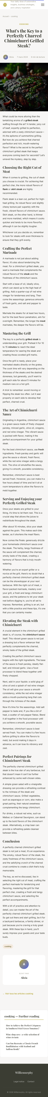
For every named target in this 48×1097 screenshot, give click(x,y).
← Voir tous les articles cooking (18, 993)
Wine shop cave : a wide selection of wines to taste (22, 1036)
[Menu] (42, 5)
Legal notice (19, 1081)
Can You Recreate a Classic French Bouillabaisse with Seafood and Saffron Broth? (22, 1046)
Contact (30, 1081)
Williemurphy (24, 1072)
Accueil (6, 16)
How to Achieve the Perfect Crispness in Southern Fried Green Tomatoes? (23, 1027)
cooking (14, 16)
